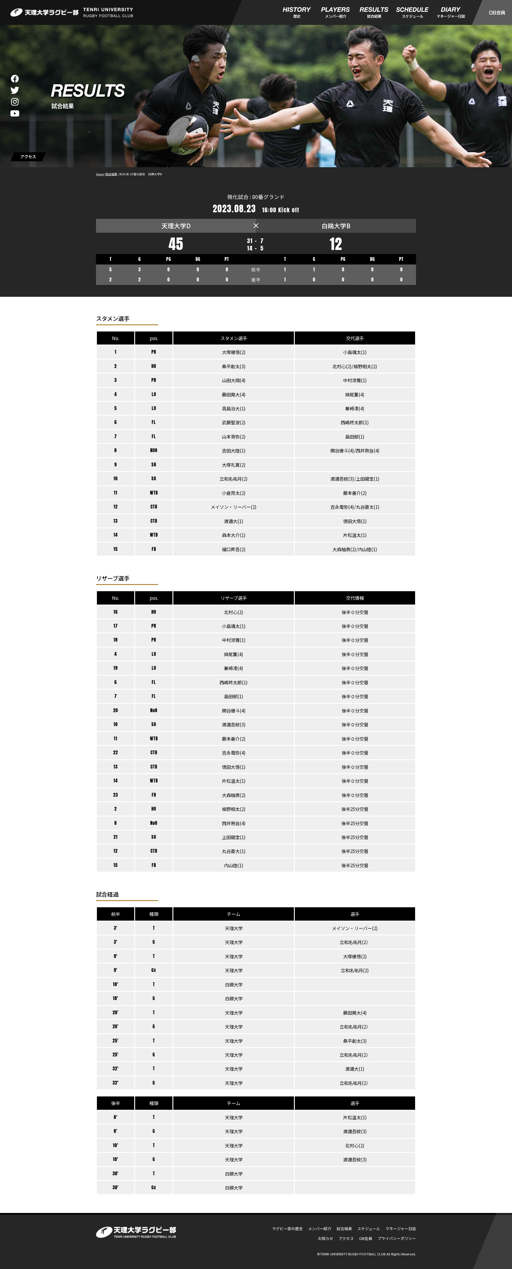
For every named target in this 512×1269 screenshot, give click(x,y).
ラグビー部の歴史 (287, 1228)
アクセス (346, 1238)
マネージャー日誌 (400, 1228)
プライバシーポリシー (396, 1238)
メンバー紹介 (319, 1228)
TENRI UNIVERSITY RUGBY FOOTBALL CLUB (352, 1254)
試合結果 (344, 1228)
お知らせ (325, 1238)
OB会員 (365, 1238)
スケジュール (368, 1228)
